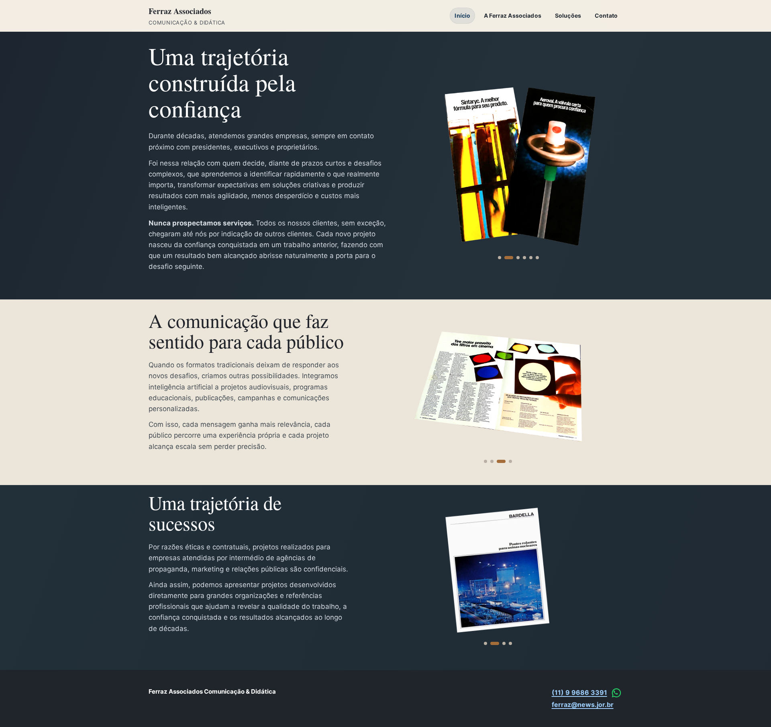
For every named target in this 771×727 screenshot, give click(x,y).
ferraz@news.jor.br (583, 704)
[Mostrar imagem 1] (499, 257)
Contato (606, 15)
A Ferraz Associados (512, 15)
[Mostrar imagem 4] (524, 257)
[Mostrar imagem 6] (537, 257)
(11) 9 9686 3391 (579, 692)
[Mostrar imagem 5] (530, 257)
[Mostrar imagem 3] (515, 257)
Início (462, 15)
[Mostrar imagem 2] (506, 257)
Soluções (568, 15)
